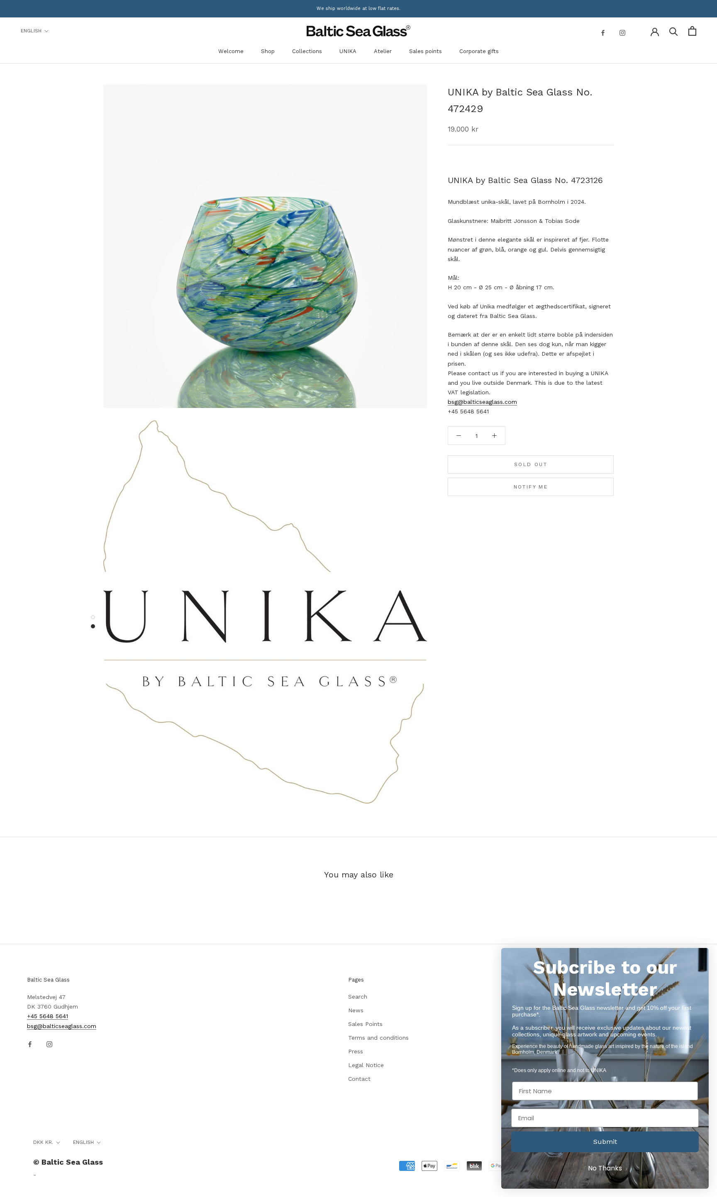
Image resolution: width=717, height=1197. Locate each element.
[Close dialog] (698, 958)
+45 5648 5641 (47, 1016)
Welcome (231, 51)
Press (355, 1051)
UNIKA (347, 51)
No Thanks (605, 1168)
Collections (307, 51)
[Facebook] (603, 32)
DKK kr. (43, 1142)
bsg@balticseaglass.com (482, 401)
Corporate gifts (479, 51)
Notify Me (531, 487)
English (31, 31)
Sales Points (365, 1024)
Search (357, 996)
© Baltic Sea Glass (68, 1162)
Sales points (425, 51)
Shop (268, 51)
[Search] (673, 31)
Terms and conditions (378, 1037)
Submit (605, 1142)
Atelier (383, 51)
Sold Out (530, 464)
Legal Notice (366, 1065)
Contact (359, 1078)
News (355, 1010)
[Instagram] (622, 32)
